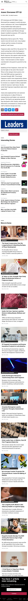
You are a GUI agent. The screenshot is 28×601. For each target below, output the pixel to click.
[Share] (5, 109)
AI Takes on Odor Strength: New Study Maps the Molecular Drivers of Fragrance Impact (14, 278)
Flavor (2, 154)
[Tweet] (13, 109)
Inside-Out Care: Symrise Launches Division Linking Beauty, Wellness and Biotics (13, 313)
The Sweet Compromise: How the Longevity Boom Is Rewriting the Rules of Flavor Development (14, 245)
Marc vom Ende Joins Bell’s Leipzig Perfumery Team (8, 210)
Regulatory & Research (5, 162)
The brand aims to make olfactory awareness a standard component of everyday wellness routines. (13, 511)
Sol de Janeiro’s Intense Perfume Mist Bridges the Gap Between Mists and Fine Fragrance (10, 202)
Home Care (4, 404)
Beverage (3, 181)
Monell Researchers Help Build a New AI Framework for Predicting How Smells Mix (10, 166)
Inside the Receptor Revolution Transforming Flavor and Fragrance (13, 376)
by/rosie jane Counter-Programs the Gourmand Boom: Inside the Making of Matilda (14, 473)
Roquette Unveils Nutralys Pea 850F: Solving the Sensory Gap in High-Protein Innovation (13, 537)
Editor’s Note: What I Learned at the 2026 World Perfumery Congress (10, 192)
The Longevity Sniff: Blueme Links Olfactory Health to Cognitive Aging (13, 505)
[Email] (2, 109)
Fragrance (3, 207)
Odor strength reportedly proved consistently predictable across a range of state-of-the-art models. (14, 284)
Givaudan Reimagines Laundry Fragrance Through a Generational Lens (12, 409)
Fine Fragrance (4, 171)
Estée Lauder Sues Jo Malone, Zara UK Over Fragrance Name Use (14, 441)
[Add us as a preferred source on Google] (16, 109)
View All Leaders (14, 134)
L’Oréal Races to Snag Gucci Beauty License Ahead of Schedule (13, 570)
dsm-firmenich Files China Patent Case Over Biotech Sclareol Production (10, 149)
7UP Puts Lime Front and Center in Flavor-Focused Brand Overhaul (10, 183)
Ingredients (3, 145)
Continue (14, 593)
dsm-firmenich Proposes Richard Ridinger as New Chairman (10, 157)
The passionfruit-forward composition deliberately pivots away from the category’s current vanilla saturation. (13, 479)
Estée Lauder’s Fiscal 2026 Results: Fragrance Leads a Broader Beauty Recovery (9, 175)
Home (2, 9)
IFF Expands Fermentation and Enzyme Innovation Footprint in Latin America (14, 345)
